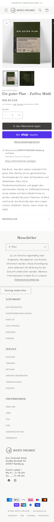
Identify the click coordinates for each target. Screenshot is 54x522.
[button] (6, 10)
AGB (8, 425)
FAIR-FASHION (13, 326)
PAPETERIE (11, 332)
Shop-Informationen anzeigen (20, 161)
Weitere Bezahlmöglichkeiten (27, 142)
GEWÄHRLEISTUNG (15, 432)
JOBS (8, 413)
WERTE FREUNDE (22, 511)
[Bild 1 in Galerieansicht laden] (10, 78)
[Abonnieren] (44, 247)
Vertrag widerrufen (15, 290)
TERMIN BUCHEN (13, 382)
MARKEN (10, 338)
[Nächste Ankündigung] (48, 3)
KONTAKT (10, 388)
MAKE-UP (10, 320)
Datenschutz (39, 511)
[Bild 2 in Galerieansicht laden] (26, 78)
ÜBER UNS (10, 407)
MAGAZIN (10, 357)
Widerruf (12, 516)
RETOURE (10, 369)
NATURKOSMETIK (14, 307)
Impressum (43, 516)
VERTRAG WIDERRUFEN (17, 376)
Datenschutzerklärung (27, 279)
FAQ (8, 419)
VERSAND (10, 363)
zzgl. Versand (18, 104)
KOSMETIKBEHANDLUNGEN (19, 313)
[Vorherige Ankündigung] (5, 3)
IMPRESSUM (11, 438)
